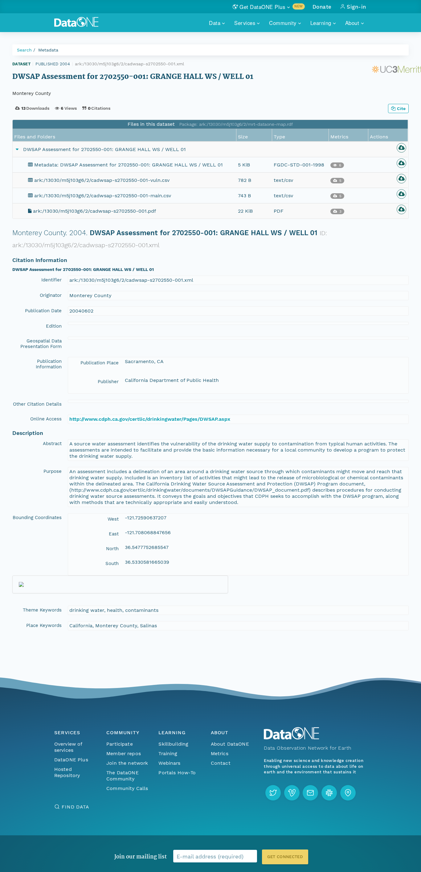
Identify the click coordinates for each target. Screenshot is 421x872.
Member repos (123, 753)
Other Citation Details (37, 404)
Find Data (75, 807)
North (112, 548)
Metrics (219, 753)
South (112, 563)
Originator (51, 295)
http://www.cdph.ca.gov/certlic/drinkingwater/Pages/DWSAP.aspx (149, 419)
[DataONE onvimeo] (292, 792)
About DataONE (230, 744)
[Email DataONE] (310, 792)
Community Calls (127, 788)
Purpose (52, 471)
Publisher (108, 381)
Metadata (48, 49)
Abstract (52, 443)
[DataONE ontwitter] (273, 792)
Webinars (169, 763)
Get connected (285, 856)
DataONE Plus (71, 760)
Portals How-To (177, 773)
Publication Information (49, 364)
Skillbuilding (173, 744)
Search (24, 49)
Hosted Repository (67, 772)
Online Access (46, 419)
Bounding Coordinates (37, 517)
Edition (54, 326)
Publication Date (43, 310)
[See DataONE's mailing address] (348, 792)
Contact (221, 763)
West (113, 519)
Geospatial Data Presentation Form (41, 343)
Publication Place (99, 363)
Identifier (51, 280)
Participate (119, 744)
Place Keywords (44, 625)
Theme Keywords (42, 610)
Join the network (127, 763)
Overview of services (68, 747)
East (114, 534)
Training (167, 753)
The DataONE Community (122, 776)
